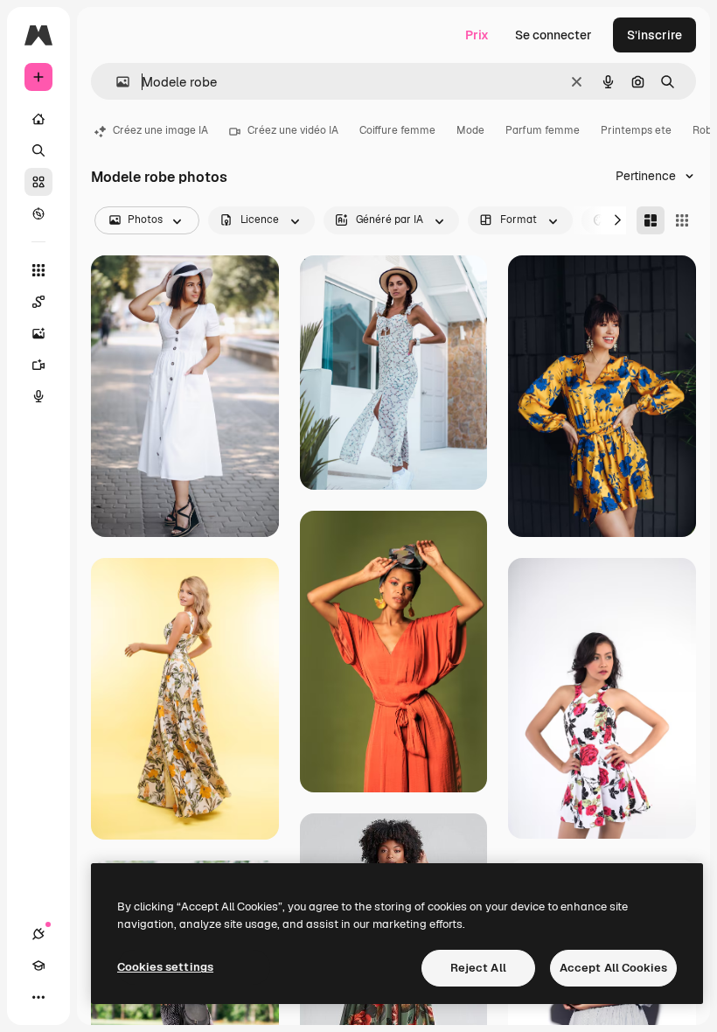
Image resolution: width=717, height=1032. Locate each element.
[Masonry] (651, 220)
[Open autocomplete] (116, 81)
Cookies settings (165, 966)
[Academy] (38, 966)
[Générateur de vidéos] (38, 365)
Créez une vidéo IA (292, 130)
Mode (470, 130)
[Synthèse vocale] (38, 396)
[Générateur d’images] (38, 333)
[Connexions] (38, 934)
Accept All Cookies (613, 967)
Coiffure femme (397, 130)
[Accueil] (38, 119)
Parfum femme (542, 130)
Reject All (478, 967)
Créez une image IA (160, 130)
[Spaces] (38, 302)
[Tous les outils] (38, 270)
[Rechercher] (38, 150)
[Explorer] (38, 213)
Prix (477, 35)
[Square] (682, 220)
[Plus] (38, 997)
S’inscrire (654, 35)
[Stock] (38, 182)
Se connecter (553, 35)
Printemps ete (636, 130)
